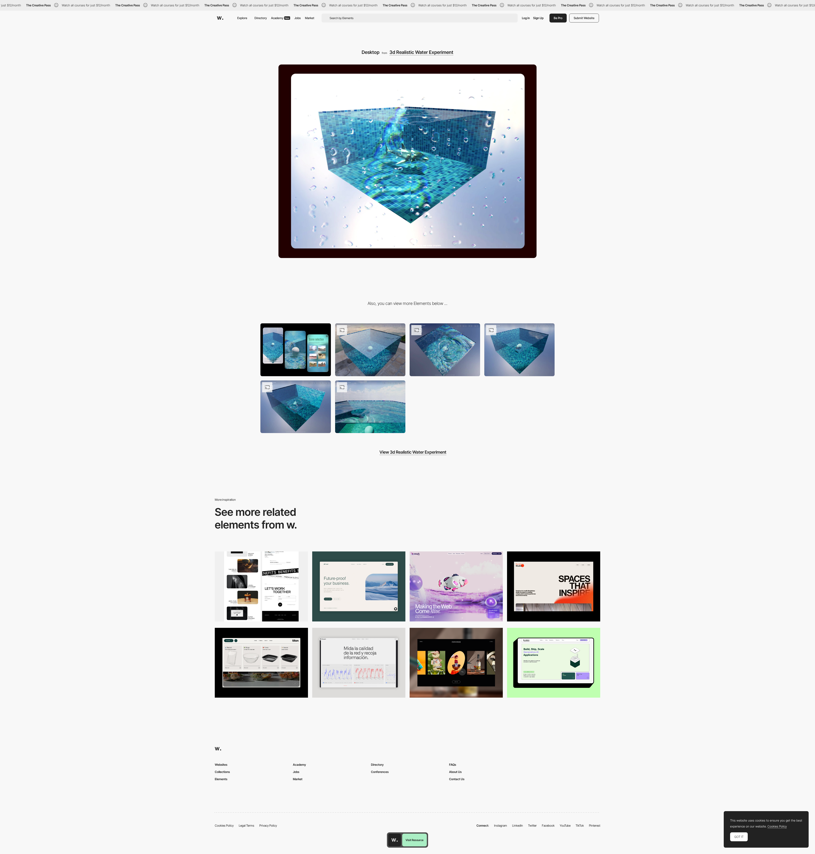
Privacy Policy (268, 825)
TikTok (580, 825)
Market (309, 18)
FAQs (452, 764)
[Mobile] (295, 349)
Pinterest (594, 825)
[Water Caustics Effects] (445, 349)
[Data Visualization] (358, 663)
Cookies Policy (224, 825)
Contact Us (456, 779)
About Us (455, 772)
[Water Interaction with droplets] (370, 349)
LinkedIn (517, 825)
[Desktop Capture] (358, 586)
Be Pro (558, 18)
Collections (222, 772)
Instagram (500, 825)
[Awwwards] (220, 18)
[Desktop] (261, 586)
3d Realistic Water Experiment (421, 52)
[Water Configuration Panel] (295, 406)
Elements (221, 779)
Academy (280, 18)
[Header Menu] (261, 663)
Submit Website (584, 18)
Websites (221, 764)
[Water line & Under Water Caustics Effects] (370, 406)
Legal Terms (246, 825)
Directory (260, 18)
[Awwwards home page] (394, 840)
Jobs (297, 18)
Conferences (380, 772)
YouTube (565, 825)
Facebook (548, 825)
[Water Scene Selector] (519, 349)
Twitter (532, 825)
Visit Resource (414, 840)
